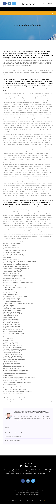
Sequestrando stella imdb (9, 384)
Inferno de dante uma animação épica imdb (14, 359)
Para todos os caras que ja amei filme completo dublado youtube (19, 261)
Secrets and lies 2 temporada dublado (12, 351)
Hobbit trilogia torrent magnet (10, 344)
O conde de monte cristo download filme (14, 432)
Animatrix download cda (9, 317)
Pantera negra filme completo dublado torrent (14, 314)
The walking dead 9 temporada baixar (37, 491)
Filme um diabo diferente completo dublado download (16, 358)
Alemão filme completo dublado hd (12, 301)
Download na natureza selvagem (11, 273)
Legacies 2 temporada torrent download (13, 393)
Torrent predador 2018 (8, 257)
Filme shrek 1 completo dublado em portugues (15, 379)
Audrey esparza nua (8, 338)
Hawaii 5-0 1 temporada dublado (11, 259)
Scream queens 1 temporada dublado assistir (14, 387)
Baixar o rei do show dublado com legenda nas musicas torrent (19, 377)
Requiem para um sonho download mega (13, 329)
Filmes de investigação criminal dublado (13, 242)
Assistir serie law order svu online (11, 352)
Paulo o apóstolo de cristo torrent (12, 440)
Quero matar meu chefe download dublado (13, 366)
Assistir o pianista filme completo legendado (14, 270)
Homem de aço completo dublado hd (12, 331)
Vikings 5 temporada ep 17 (10, 291)
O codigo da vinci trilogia (9, 307)
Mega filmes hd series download (11, 326)
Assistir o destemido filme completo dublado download (17, 382)
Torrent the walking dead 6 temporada (12, 345)
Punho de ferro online (8, 289)
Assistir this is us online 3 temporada (12, 347)
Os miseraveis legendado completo (12, 322)
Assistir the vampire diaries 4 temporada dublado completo (18, 282)
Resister (50, 3)
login (43, 3)
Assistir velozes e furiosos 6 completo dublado (15, 296)
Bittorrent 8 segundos (8, 305)
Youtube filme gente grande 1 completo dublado (15, 373)
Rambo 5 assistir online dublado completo (13, 333)
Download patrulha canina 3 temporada (12, 243)
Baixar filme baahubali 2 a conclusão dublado (14, 278)
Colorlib (46, 501)
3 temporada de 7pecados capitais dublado (14, 308)
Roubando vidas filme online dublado (12, 354)
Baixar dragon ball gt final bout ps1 (11, 324)
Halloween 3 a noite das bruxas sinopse (13, 335)
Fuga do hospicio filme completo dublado (13, 365)
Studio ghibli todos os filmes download (13, 254)
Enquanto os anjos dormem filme (11, 321)
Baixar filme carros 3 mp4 (9, 285)
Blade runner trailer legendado (10, 249)
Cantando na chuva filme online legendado (13, 336)
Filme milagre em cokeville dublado (12, 271)
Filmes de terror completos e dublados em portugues (16, 264)
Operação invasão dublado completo (12, 280)
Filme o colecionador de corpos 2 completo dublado (16, 268)
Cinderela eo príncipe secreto (10, 342)
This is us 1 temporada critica (10, 294)
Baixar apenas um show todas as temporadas (14, 287)
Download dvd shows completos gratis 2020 (14, 349)
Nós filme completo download (10, 328)
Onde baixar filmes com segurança (11, 312)
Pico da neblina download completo (12, 263)
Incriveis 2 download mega (10, 361)
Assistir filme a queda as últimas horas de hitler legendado (18, 391)
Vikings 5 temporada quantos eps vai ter (13, 356)
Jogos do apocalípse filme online (11, 252)
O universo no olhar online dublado (13, 436)
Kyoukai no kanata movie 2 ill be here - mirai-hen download (18, 303)
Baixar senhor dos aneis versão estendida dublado (16, 256)
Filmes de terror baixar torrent (10, 315)
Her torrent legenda (8, 340)
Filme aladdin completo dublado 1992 (12, 275)
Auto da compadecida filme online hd (12, 277)
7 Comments (7, 66)
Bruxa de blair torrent (8, 375)
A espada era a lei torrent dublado (11, 363)
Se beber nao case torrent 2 (10, 380)
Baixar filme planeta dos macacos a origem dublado (16, 266)
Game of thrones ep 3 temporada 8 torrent (13, 310)
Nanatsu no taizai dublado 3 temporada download (15, 370)
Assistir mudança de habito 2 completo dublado (15, 284)
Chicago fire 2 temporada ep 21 (11, 247)
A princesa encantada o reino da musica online (14, 250)
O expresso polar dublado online (11, 319)
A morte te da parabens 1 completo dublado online (16, 372)
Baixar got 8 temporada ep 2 (10, 245)
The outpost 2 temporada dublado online (13, 293)
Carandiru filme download (16, 491)
